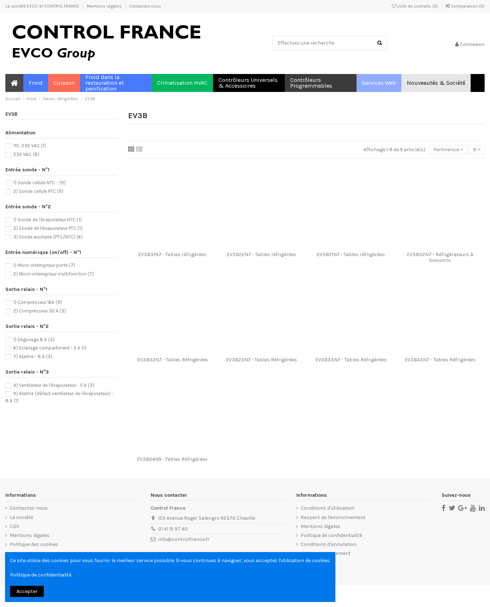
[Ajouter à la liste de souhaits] (162, 246)
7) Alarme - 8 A (32, 356)
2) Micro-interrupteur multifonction (53, 274)
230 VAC (26, 154)
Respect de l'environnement (333, 517)
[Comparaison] (173, 246)
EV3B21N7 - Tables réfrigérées (351, 254)
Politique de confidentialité (331, 535)
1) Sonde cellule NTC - (39, 182)
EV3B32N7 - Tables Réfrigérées (172, 360)
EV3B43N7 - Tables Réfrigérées (440, 360)
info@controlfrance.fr (183, 539)
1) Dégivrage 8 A (34, 339)
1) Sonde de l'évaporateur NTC (47, 219)
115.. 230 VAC (29, 145)
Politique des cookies (34, 544)
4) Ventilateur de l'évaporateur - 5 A (53, 385)
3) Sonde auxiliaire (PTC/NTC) (48, 237)
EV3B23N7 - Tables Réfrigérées (261, 360)
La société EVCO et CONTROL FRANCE (42, 6)
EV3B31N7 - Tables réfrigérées (172, 254)
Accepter (27, 591)
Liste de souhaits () (417, 6)
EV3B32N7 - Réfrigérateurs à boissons (440, 257)
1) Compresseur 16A (37, 302)
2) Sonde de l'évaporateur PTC (48, 228)
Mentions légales (30, 535)
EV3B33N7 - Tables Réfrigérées (351, 360)
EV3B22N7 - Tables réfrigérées (261, 254)
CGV (14, 526)
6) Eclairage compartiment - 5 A (49, 348)
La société (21, 517)
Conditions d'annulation (329, 544)
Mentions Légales (105, 6)
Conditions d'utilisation (327, 508)
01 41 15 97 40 (173, 529)
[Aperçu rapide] (183, 246)
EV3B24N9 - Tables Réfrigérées (172, 459)
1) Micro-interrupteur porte (44, 265)
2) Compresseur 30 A (39, 311)
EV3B (11, 114)
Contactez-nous (145, 6)
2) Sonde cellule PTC (38, 191)
